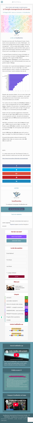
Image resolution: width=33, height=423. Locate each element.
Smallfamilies (27, 12)
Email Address (10, 253)
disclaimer (20, 418)
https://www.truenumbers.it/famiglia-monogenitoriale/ (15, 158)
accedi (20, 224)
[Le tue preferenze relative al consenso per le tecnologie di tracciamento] (1, 317)
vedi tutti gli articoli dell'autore (16, 209)
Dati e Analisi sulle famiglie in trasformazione (16, 7)
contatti (15, 418)
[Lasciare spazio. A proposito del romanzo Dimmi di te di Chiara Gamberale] (11, 287)
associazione (4, 418)
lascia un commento (17, 12)
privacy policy (26, 418)
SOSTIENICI (10, 418)
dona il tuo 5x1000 (17, 236)
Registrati (12, 224)
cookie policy (4, 420)
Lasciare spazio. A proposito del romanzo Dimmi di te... (19, 288)
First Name (9, 259)
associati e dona (16, 240)
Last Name (9, 266)
